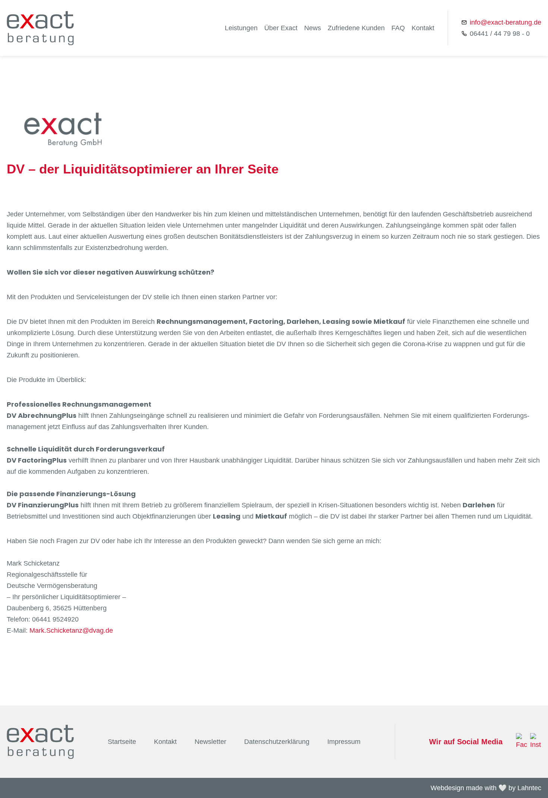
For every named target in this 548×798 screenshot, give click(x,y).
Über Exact (280, 28)
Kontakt (423, 28)
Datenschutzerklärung (276, 741)
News (312, 28)
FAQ (398, 28)
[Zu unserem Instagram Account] (535, 741)
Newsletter (210, 741)
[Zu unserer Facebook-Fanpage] (521, 741)
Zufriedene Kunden (356, 28)
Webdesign (447, 788)
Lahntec (529, 788)
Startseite (122, 741)
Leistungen (241, 28)
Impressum (343, 741)
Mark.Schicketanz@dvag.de (71, 630)
